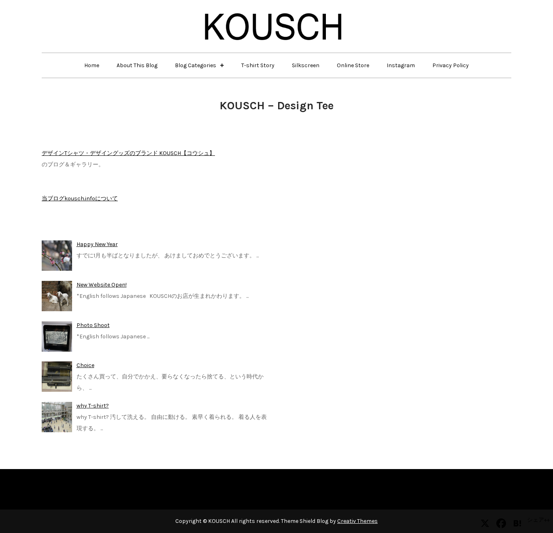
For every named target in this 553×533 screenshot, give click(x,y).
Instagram (401, 65)
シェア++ (538, 519)
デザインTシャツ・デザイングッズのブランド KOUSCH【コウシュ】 (128, 153)
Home (91, 65)
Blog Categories (195, 65)
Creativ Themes (357, 521)
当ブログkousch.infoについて (80, 198)
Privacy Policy (450, 65)
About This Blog (137, 65)
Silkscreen (305, 65)
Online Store (353, 65)
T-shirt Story (257, 65)
